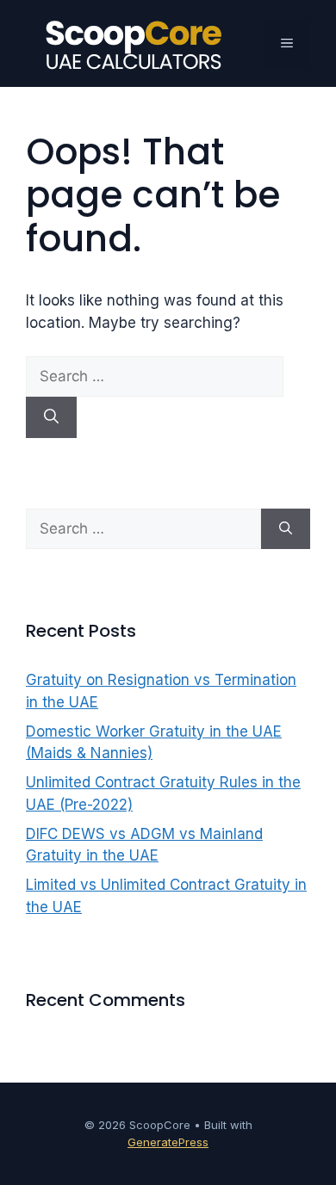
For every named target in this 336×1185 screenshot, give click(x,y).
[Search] (51, 417)
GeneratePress (168, 1142)
